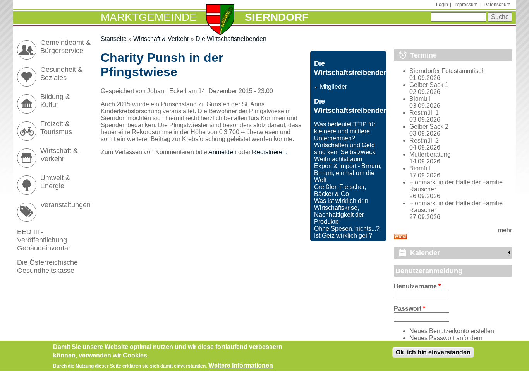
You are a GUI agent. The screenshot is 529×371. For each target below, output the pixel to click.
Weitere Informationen (240, 365)
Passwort (409, 308)
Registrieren (269, 152)
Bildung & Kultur (55, 101)
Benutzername (417, 286)
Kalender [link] (425, 253)
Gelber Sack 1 (428, 85)
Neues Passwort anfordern (446, 338)
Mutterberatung (430, 154)
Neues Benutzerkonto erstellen (451, 331)
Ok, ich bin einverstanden (433, 352)
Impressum (465, 4)
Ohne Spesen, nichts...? (347, 228)
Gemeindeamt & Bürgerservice (65, 46)
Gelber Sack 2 (428, 126)
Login (442, 4)
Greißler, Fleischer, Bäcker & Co (340, 190)
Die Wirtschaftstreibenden (231, 39)
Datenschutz (497, 4)
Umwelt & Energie (55, 182)
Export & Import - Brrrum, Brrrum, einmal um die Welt (347, 173)
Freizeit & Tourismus (56, 128)
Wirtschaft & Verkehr (161, 39)
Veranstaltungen (65, 205)
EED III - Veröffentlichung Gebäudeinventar (43, 240)
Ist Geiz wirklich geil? (343, 235)
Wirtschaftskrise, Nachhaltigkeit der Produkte (339, 214)
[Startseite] (220, 20)
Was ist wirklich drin (341, 200)
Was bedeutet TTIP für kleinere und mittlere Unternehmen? (344, 131)
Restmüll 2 (424, 140)
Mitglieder (333, 86)
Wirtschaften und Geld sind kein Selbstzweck (344, 148)
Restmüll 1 (424, 112)
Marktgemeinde (149, 17)
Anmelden (222, 152)
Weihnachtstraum (338, 159)
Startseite (114, 39)
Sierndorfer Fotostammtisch (447, 71)
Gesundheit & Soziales (61, 74)
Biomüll (419, 98)
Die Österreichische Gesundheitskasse (47, 266)
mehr (505, 230)
